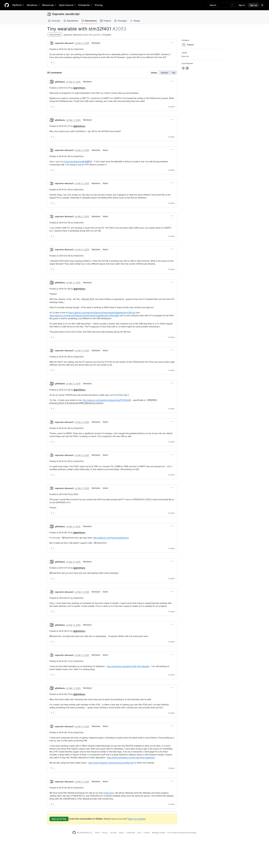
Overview (56, 20)
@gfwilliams (79, 88)
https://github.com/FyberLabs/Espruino (111, 537)
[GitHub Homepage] (74, 832)
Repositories (72, 20)
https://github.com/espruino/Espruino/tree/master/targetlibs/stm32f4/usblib (84, 315)
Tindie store (108, 793)
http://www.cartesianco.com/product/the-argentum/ (131, 757)
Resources (48, 5)
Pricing (98, 5)
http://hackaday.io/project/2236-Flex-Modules (128, 666)
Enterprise (84, 5)
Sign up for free (59, 819)
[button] (172, 42)
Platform (17, 5)
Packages (122, 20)
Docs (139, 833)
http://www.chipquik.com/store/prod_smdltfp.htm (111, 762)
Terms (97, 833)
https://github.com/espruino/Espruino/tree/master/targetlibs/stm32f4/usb (101, 312)
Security (113, 833)
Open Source (66, 5)
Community (130, 833)
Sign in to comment (137, 819)
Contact (147, 833)
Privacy (105, 833)
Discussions (91, 20)
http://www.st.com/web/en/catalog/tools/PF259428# (106, 400)
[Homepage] (6, 5)
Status (121, 833)
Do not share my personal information (182, 833)
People (137, 20)
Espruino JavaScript (66, 14)
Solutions (32, 5)
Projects (107, 20)
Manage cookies (158, 833)
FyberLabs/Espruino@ (78, 161)
